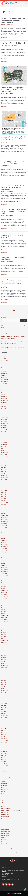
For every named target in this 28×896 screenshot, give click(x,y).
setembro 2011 (4, 676)
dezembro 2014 (4, 594)
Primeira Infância (5, 829)
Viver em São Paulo (5, 850)
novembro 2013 (4, 621)
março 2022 (4, 433)
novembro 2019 (4, 483)
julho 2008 (3, 755)
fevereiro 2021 (4, 452)
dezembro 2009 (4, 719)
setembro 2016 (4, 550)
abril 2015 (3, 586)
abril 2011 (3, 686)
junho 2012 (3, 657)
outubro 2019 (4, 486)
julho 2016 (3, 554)
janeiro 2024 (4, 398)
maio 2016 (3, 559)
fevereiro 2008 (4, 765)
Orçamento (3, 820)
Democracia (4, 783)
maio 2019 (3, 496)
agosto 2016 (4, 552)
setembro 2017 (4, 525)
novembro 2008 (4, 747)
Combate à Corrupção (6, 777)
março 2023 (4, 415)
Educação (3, 787)
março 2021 (3, 450)
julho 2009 (3, 730)
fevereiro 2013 (4, 640)
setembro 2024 (4, 385)
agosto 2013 (4, 627)
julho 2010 (3, 705)
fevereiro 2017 (4, 540)
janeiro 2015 (4, 592)
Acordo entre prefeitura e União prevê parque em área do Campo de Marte (14, 139)
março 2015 (3, 588)
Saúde (2, 837)
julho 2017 (3, 529)
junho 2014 (3, 607)
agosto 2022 (4, 429)
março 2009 (4, 738)
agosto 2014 (4, 602)
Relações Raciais (5, 835)
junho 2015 (3, 582)
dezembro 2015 (4, 569)
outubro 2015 (4, 573)
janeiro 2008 (4, 767)
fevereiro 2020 (4, 477)
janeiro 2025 (4, 377)
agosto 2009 (4, 728)
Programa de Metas (5, 831)
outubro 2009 (4, 724)
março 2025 (4, 373)
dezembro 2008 (4, 744)
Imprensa (3, 799)
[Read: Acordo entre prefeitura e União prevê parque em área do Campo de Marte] (14, 122)
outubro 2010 (4, 699)
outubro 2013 (4, 623)
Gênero (3, 793)
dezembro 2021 (4, 438)
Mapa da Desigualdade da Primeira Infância (10, 810)
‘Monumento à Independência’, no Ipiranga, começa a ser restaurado (13, 187)
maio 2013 (3, 634)
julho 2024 (3, 389)
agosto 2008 (4, 753)
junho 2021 (3, 446)
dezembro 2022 (4, 421)
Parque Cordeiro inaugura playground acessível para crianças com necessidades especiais (11, 283)
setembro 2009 (4, 726)
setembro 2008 (4, 751)
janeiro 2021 (4, 454)
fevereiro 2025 (4, 375)
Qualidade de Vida (5, 833)
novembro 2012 (4, 646)
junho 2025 (3, 367)
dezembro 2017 (4, 519)
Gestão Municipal (5, 795)
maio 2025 (3, 369)
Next (15, 310)
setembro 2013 (4, 625)
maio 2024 (3, 394)
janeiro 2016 (4, 567)
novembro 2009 (4, 721)
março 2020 (4, 475)
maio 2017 (3, 534)
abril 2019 (3, 498)
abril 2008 (3, 761)
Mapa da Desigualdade (6, 808)
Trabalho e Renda (5, 843)
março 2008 (4, 763)
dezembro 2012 (4, 644)
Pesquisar (3, 317)
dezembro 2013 (4, 619)
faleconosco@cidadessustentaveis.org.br (10, 879)
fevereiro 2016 (4, 565)
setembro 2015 (4, 575)
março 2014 (3, 613)
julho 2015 (3, 580)
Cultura (3, 781)
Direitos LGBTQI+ (5, 785)
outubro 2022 (4, 425)
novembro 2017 (4, 521)
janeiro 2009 (4, 742)
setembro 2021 (4, 444)
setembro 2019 (4, 488)
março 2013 (3, 638)
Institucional (4, 804)
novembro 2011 (4, 671)
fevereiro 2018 (4, 515)
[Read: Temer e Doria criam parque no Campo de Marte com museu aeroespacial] (14, 75)
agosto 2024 (4, 387)
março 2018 (4, 513)
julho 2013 (3, 630)
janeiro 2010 (4, 717)
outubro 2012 (4, 648)
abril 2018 (3, 511)
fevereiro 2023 (4, 417)
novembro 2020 (4, 458)
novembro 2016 (4, 546)
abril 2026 (3, 358)
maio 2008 (3, 759)
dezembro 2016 (4, 544)
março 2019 (4, 500)
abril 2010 (3, 711)
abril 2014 (3, 611)
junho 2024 (3, 392)
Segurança (3, 839)
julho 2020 (3, 467)
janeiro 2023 (4, 419)
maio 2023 (3, 410)
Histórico (3, 24)
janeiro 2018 (4, 517)
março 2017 (3, 538)
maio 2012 (3, 659)
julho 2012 (3, 655)
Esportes (3, 791)
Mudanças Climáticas (6, 816)
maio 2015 (3, 584)
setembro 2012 (4, 650)
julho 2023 (3, 406)
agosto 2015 (4, 577)
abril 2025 (3, 371)
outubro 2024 (4, 383)
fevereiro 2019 (4, 502)
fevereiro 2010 (4, 715)
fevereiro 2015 (4, 590)
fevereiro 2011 (4, 690)
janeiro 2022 (4, 435)
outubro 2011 (4, 673)
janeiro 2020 (4, 479)
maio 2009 (3, 734)
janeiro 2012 (4, 667)
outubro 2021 (4, 442)
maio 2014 (3, 609)
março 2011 (3, 688)
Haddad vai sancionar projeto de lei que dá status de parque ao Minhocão (13, 212)
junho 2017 (3, 532)
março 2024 (4, 396)
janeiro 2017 (4, 542)
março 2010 (4, 713)
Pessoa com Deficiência (6, 827)
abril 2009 (3, 736)
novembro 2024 (4, 381)
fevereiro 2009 (4, 740)
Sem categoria (4, 841)
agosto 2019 (4, 490)
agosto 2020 (4, 465)
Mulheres (3, 818)
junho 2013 (3, 632)
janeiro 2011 (4, 692)
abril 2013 (3, 636)
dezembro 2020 (4, 456)
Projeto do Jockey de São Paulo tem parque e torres (13, 44)
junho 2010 (3, 707)
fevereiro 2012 (4, 665)
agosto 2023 (4, 404)
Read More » (4, 37)
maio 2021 (3, 448)
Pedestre (3, 825)
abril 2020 (3, 473)
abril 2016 (3, 561)
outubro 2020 (4, 460)
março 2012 (3, 663)
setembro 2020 (4, 463)
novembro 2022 (4, 423)
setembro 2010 (4, 701)
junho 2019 (3, 494)
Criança (3, 779)
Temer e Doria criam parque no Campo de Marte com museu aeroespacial (13, 90)
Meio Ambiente (4, 812)
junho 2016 (3, 557)
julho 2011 (3, 680)
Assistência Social (5, 772)
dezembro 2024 (4, 379)
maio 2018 (3, 509)
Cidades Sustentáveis (6, 774)
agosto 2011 (4, 678)
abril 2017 (3, 536)
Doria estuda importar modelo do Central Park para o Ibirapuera (12, 163)
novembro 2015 (4, 571)
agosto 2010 (4, 703)
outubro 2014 (4, 598)
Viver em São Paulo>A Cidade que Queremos (10, 852)
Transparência (4, 845)
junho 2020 (3, 469)
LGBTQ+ (3, 806)
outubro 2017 (4, 523)
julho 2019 (3, 492)
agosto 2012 (4, 653)
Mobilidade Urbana (5, 814)
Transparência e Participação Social (9, 848)
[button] (26, 2)
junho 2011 (3, 682)
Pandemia (3, 822)
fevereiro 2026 (4, 360)
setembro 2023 (4, 402)
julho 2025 (3, 364)
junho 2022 (3, 431)
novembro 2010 (4, 696)
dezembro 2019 (4, 481)
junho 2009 (3, 732)
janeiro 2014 (4, 617)
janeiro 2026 (4, 362)
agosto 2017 (4, 527)
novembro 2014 (4, 596)
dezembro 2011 (4, 669)
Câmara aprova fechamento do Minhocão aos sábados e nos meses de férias (13, 21)
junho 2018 (3, 506)
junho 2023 (3, 408)
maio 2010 (3, 709)
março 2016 (4, 563)
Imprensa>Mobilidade (5, 802)
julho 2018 (3, 504)
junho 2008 (3, 757)
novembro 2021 (4, 440)
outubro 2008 (4, 749)
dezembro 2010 (4, 694)
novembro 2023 (4, 400)
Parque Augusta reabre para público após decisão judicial (12, 235)
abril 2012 (3, 661)
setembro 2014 (4, 600)
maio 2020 (3, 471)
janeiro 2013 (4, 642)
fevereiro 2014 (4, 615)
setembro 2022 (4, 427)
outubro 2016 (4, 548)
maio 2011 (3, 684)
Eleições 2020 (4, 789)
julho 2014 (3, 605)
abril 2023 (3, 412)
